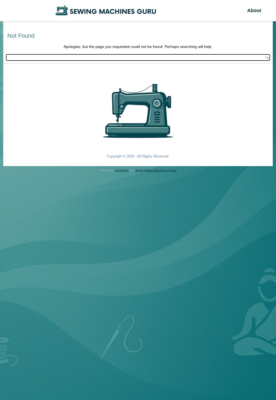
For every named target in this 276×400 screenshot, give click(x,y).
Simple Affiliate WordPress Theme (156, 170)
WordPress (122, 170)
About (254, 10)
